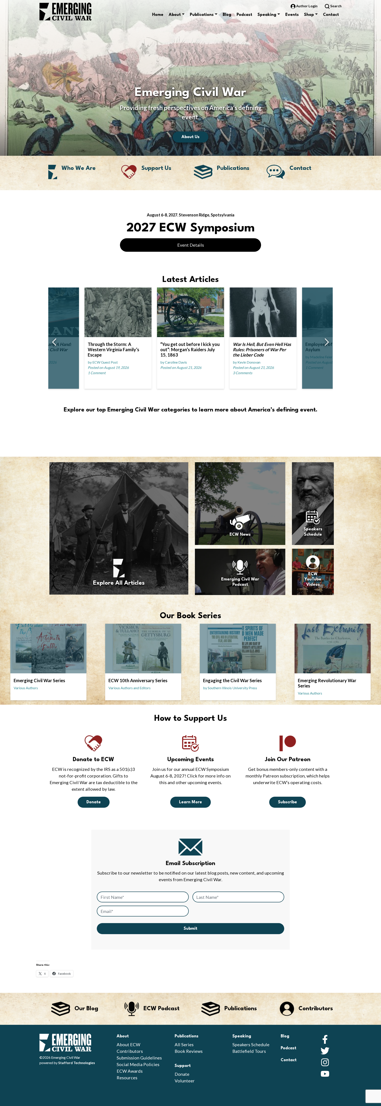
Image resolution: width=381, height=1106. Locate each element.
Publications (202, 15)
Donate (93, 802)
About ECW (128, 1044)
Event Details (190, 245)
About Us (190, 137)
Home (157, 15)
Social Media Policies (138, 1064)
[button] (54, 342)
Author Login (306, 6)
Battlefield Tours (249, 1051)
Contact (331, 15)
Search (336, 6)
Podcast (244, 15)
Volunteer (185, 1080)
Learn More (190, 802)
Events (292, 15)
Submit (190, 929)
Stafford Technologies (76, 1063)
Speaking (267, 15)
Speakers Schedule (250, 1044)
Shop (309, 15)
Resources (127, 1077)
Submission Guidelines (139, 1057)
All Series (184, 1044)
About (175, 15)
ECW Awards (130, 1071)
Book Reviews (189, 1051)
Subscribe (287, 802)
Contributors (130, 1051)
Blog (227, 15)
